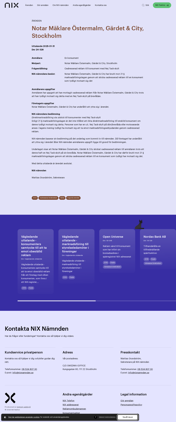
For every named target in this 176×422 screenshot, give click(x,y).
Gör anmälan (42, 5)
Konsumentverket (71, 413)
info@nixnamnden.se (22, 373)
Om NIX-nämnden (61, 5)
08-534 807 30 (29, 369)
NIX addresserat (71, 405)
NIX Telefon (68, 401)
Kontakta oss (101, 5)
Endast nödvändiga (107, 417)
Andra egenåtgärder (82, 5)
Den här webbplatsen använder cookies (24, 417)
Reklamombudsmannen (74, 409)
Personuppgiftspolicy (131, 405)
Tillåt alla (127, 417)
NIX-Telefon (160, 5)
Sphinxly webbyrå (24, 407)
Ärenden (29, 5)
